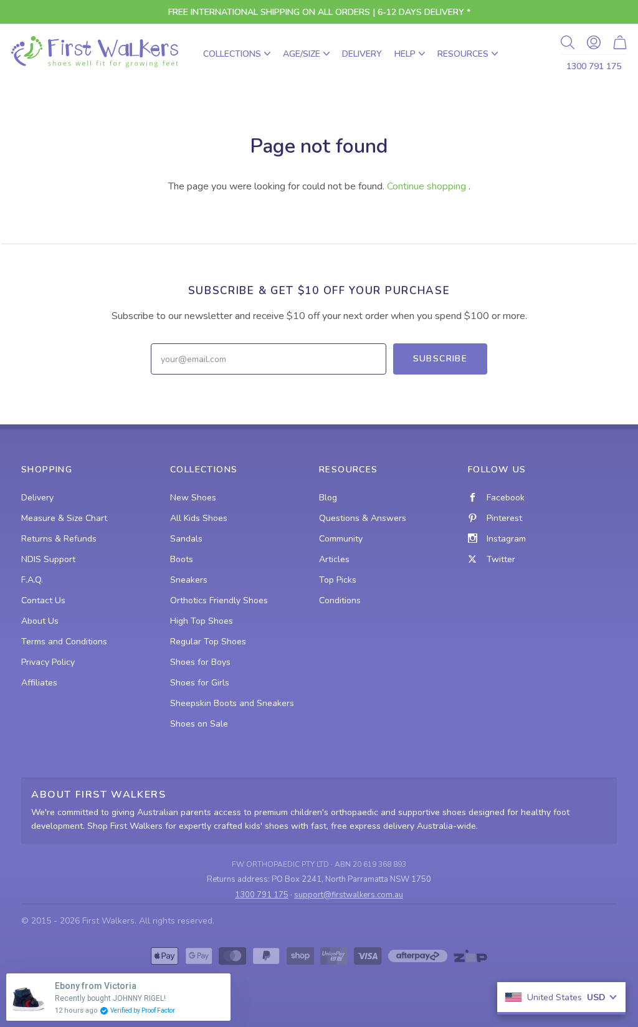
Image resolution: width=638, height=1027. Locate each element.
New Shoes (193, 498)
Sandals (186, 539)
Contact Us (43, 600)
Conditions (340, 600)
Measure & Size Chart (64, 518)
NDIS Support (48, 559)
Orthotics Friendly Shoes (219, 600)
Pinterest (504, 518)
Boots (181, 559)
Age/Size (301, 54)
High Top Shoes (201, 621)
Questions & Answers (362, 518)
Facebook (506, 498)
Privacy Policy (48, 662)
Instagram (506, 539)
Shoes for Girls (199, 683)
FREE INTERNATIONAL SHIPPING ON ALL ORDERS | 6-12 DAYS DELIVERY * (319, 12)
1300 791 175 (593, 66)
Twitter (501, 559)
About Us (40, 621)
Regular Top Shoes (208, 641)
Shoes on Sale (199, 724)
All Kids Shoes (198, 518)
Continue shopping (426, 186)
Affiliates (39, 683)
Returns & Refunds (59, 539)
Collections (232, 54)
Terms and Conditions (64, 641)
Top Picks (337, 580)
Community (341, 539)
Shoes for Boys (200, 662)
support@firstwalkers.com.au (348, 894)
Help (405, 54)
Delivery (362, 54)
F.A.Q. (32, 580)
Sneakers (188, 580)
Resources (462, 54)
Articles (334, 559)
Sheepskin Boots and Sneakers (232, 703)
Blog (328, 498)
